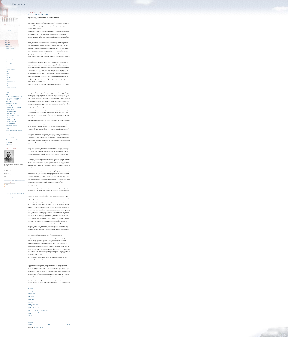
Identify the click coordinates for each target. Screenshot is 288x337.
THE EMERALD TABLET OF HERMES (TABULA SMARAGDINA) (14, 99)
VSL (7, 85)
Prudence (8, 61)
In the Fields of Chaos (32, 290)
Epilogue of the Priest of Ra (33, 307)
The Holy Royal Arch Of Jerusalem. (13, 134)
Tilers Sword (8, 77)
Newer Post (30, 324)
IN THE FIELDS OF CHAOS (11, 125)
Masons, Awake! (31, 305)
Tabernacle (8, 79)
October (8, 142)
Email (5, 179)
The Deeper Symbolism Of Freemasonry (14, 139)
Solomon (8, 65)
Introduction (30, 288)
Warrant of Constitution (11, 87)
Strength (7, 73)
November (8, 46)
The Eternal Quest (31, 293)
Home (49, 324)
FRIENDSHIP (8, 101)
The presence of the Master (33, 304)
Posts (6, 184)
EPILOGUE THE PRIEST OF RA (38, 14)
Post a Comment (30, 322)
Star (7, 71)
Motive (29, 313)
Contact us (9, 30)
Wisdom (7, 89)
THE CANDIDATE (10, 117)
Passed (7, 52)
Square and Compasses (10, 69)
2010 (6, 39)
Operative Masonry (10, 48)
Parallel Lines (9, 50)
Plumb (7, 58)
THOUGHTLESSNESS (10, 119)
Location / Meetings (11, 28)
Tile (7, 83)
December (8, 44)
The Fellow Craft (31, 299)
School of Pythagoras (10, 63)
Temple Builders (31, 291)
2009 (6, 40)
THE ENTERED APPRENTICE (12, 115)
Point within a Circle (10, 60)
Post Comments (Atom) (38, 327)
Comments (7, 187)
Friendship (30, 308)
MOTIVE (8, 94)
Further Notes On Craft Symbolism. (13, 136)
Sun (7, 75)
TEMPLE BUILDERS (10, 123)
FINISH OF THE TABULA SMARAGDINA (14, 96)
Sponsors (8, 67)
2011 (6, 37)
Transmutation (30, 302)
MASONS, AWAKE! (10, 105)
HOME (8, 27)
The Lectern (18, 4)
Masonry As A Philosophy (11, 137)
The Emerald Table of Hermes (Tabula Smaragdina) (38, 310)
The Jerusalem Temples (10, 81)
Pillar (7, 56)
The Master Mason (31, 301)
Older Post (68, 324)
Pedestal (7, 54)
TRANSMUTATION (10, 109)
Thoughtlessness (31, 294)
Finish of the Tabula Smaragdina (34, 312)
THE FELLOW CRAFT (10, 113)
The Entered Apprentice (32, 298)
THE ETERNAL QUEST (11, 121)
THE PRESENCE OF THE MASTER (13, 107)
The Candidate (31, 296)
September (8, 144)
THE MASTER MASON (11, 111)
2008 (6, 42)
